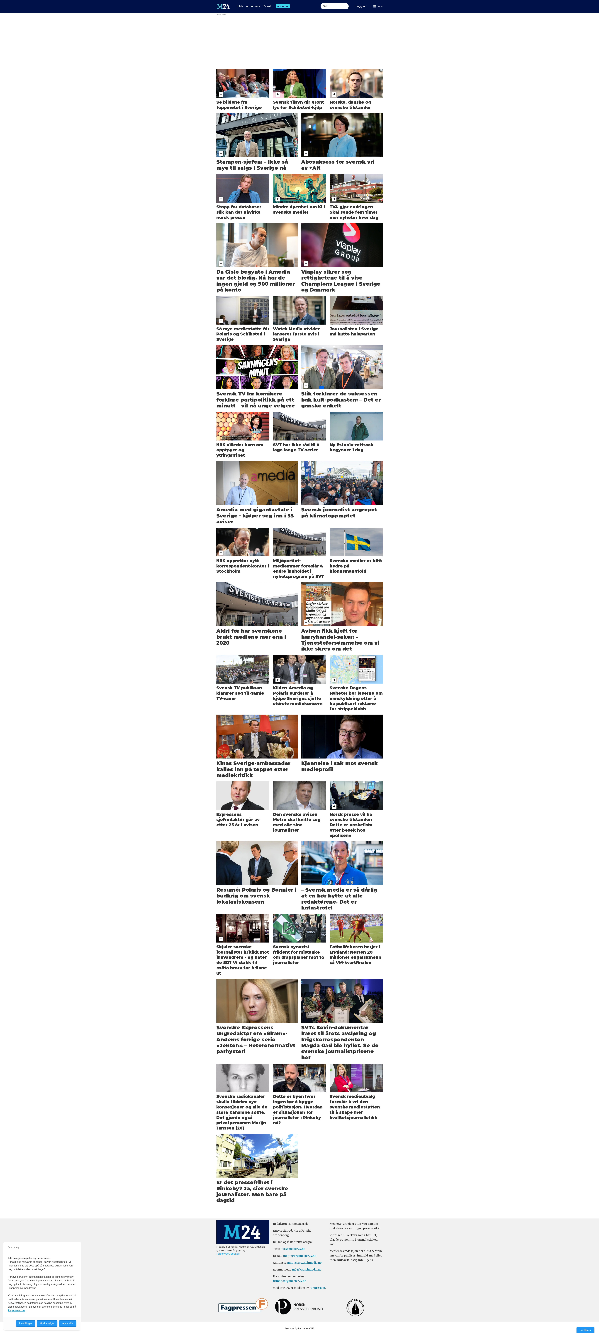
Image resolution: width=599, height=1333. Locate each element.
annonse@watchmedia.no (304, 1262)
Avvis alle (67, 1323)
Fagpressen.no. (16, 1310)
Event (267, 6)
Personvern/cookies (228, 1253)
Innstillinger (585, 1330)
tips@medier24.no (292, 1249)
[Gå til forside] (223, 6)
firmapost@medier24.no (289, 1281)
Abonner (282, 6)
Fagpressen (317, 1288)
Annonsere (253, 6)
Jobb (239, 6)
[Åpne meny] (378, 6)
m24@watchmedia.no (306, 1269)
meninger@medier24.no (299, 1256)
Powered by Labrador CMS (299, 1328)
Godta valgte (47, 1323)
